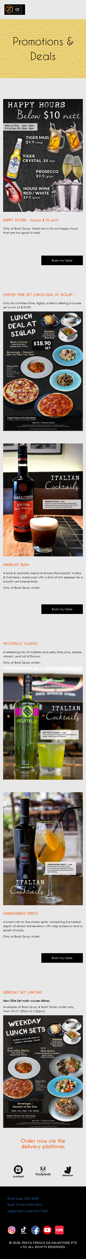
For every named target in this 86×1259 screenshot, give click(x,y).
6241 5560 (41, 1211)
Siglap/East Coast (20, 1211)
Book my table (62, 260)
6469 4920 (34, 1205)
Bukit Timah (16, 1205)
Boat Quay (15, 1198)
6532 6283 (31, 1198)
